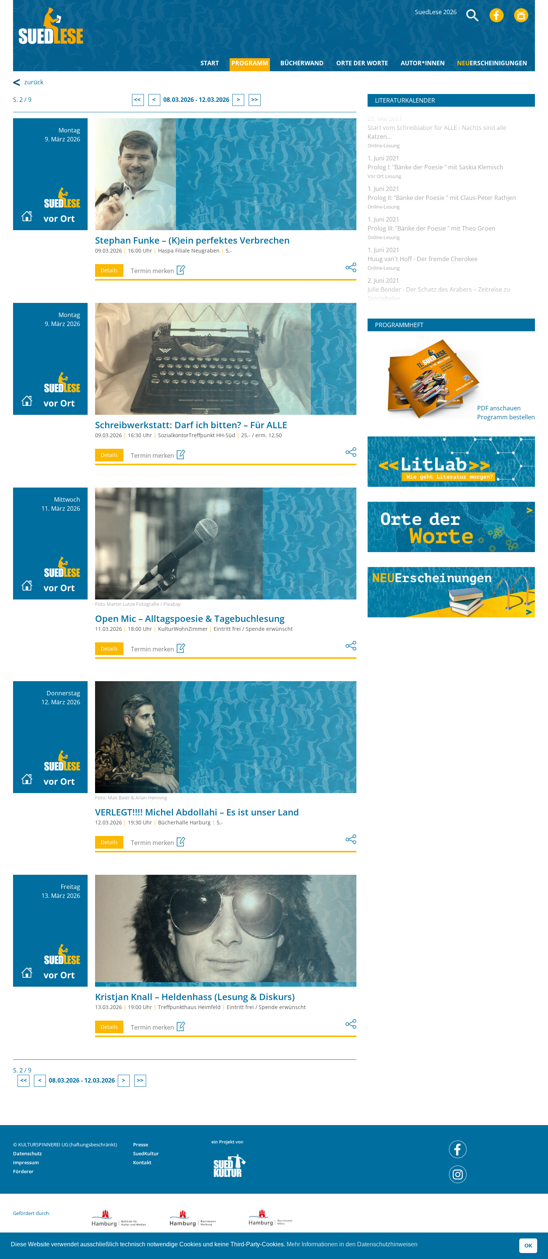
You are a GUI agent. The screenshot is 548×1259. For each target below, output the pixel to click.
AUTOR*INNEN (423, 63)
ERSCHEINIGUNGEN (492, 63)
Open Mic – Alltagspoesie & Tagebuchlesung (189, 618)
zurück (33, 82)
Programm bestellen (506, 417)
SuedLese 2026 (436, 12)
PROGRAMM (250, 63)
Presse (140, 1144)
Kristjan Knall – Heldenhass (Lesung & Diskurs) (195, 996)
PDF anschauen (499, 408)
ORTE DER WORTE (362, 63)
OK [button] (528, 1246)
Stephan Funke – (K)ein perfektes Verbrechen (192, 240)
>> (254, 99)
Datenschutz (27, 1153)
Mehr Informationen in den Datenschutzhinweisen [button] (352, 1244)
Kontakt (142, 1162)
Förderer (23, 1171)
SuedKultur (146, 1153)
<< (138, 99)
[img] (473, 15)
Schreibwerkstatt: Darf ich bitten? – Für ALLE (191, 425)
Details (109, 270)
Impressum (26, 1162)
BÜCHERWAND (302, 63)
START (210, 63)
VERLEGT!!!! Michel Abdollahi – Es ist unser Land (197, 812)
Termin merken (153, 271)
